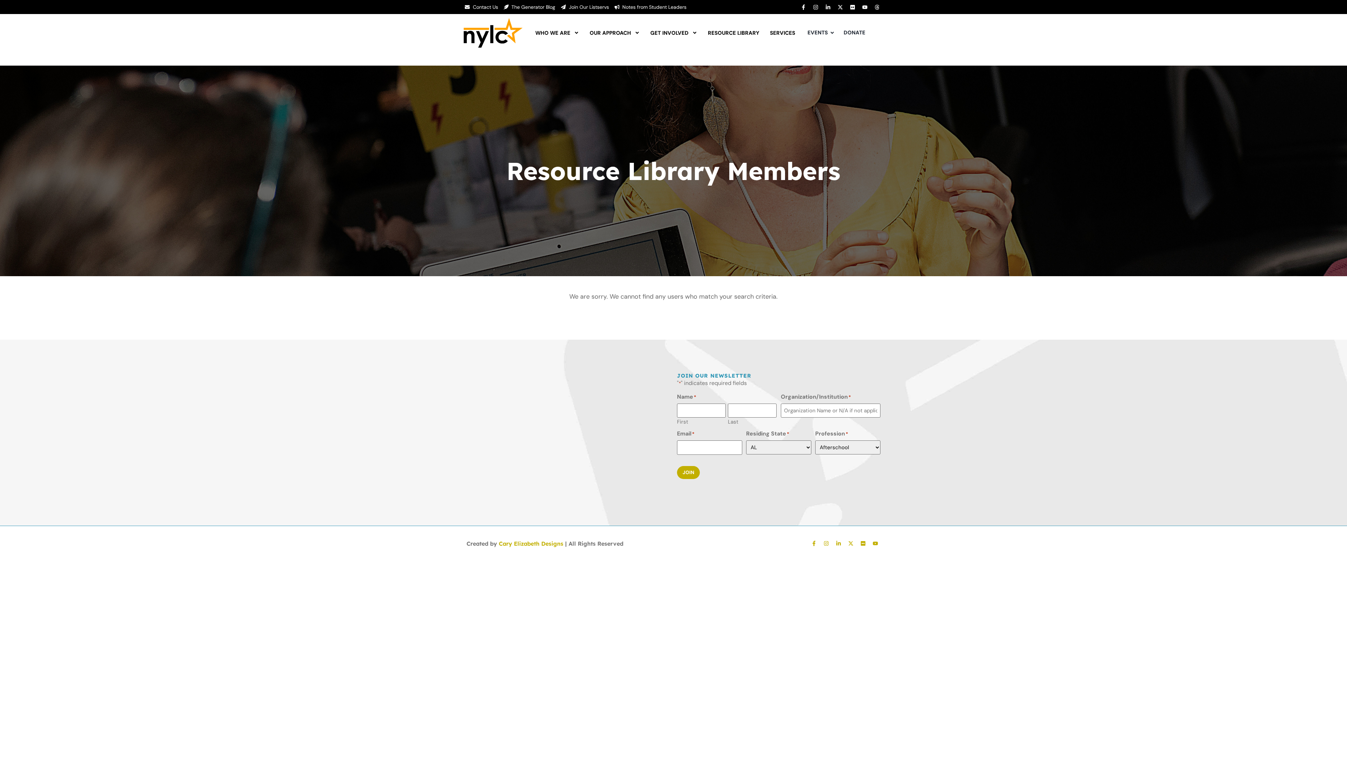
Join (688, 472)
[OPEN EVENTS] (832, 33)
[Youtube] (864, 7)
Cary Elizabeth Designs (531, 543)
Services (782, 32)
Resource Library (733, 32)
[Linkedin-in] (828, 7)
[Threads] (877, 7)
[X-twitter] (840, 7)
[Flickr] (852, 7)
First (682, 421)
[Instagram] (815, 7)
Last (733, 421)
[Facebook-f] (803, 7)
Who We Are (552, 32)
